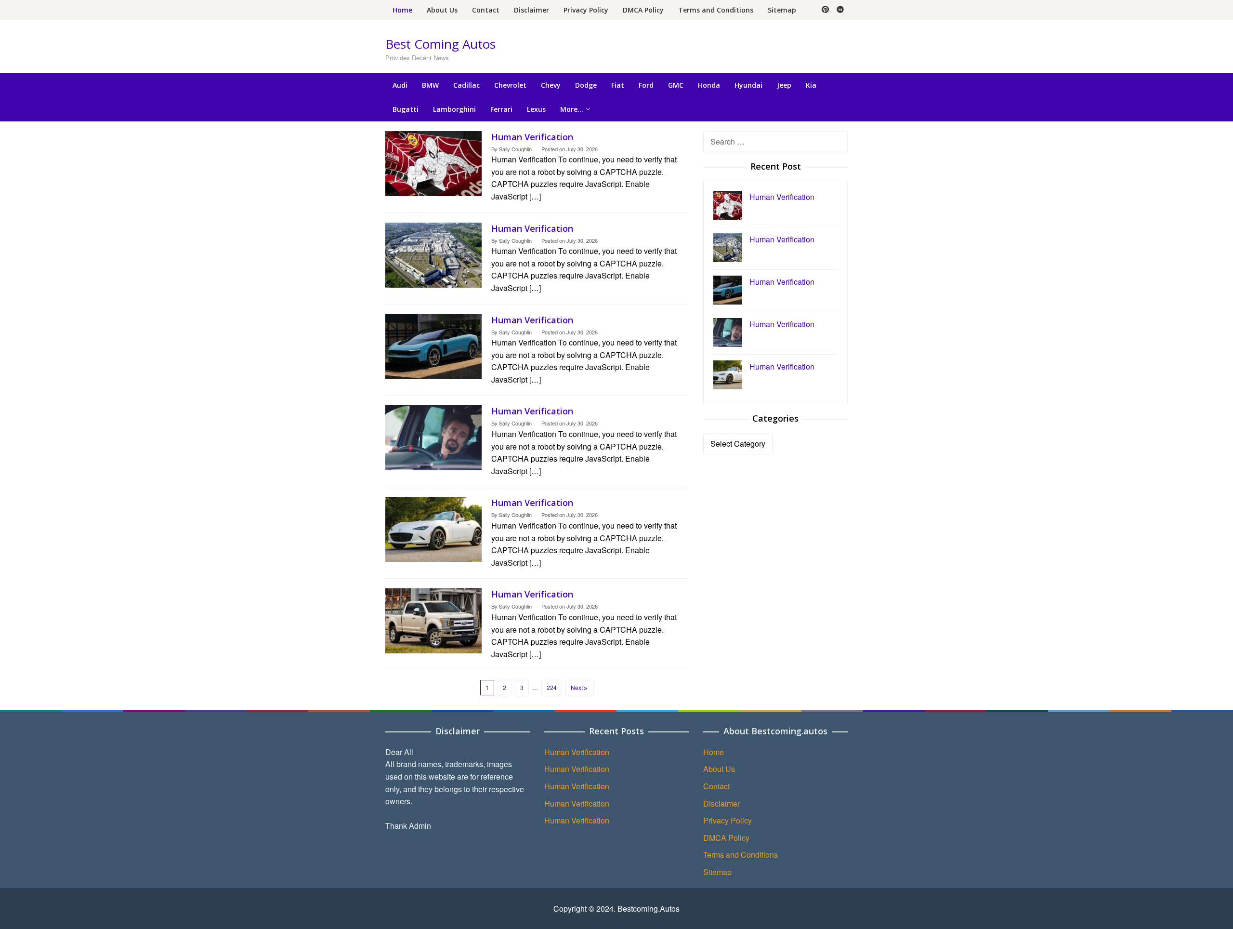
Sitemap (717, 871)
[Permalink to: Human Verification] (433, 162)
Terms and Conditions (740, 854)
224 (552, 687)
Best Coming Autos (440, 44)
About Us (719, 768)
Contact (716, 786)
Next (577, 687)
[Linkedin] (840, 10)
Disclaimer (721, 803)
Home (713, 751)
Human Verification (532, 137)
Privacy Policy (727, 820)
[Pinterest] (825, 10)
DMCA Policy (726, 837)
